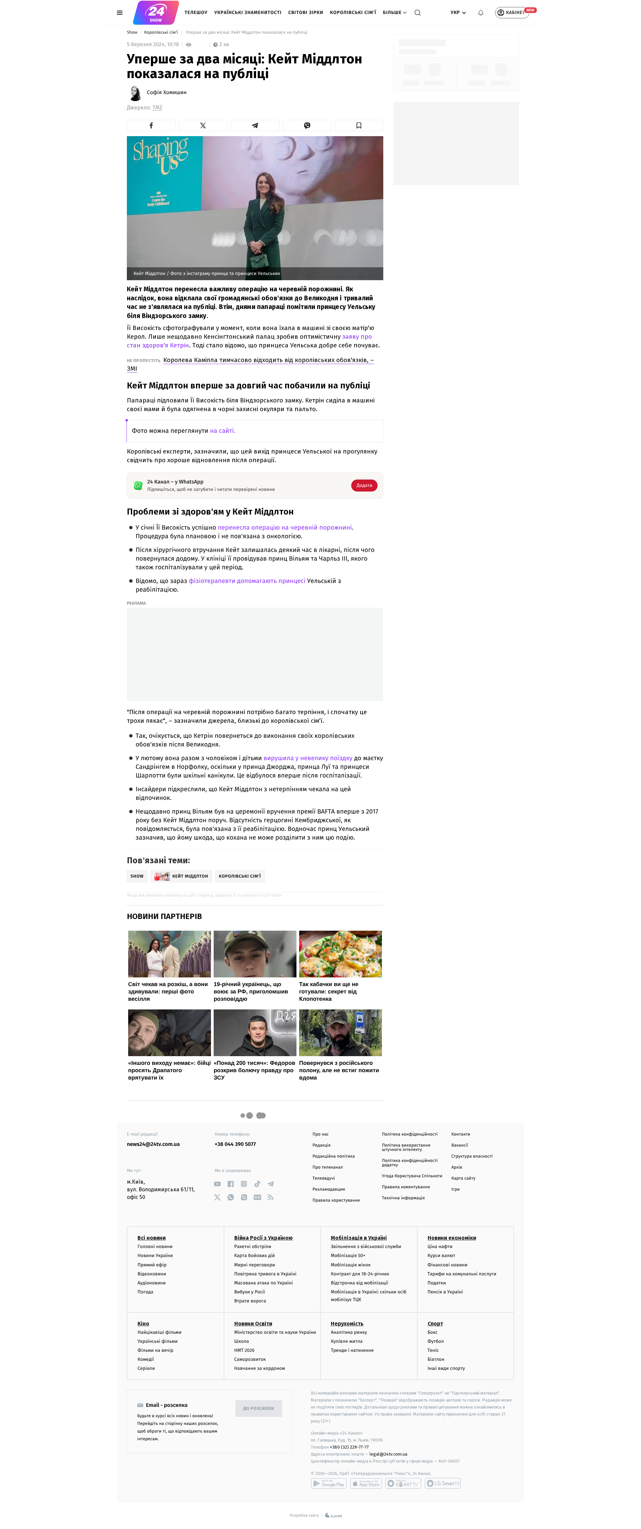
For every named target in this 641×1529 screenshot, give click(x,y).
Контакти (460, 1134)
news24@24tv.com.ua (153, 1144)
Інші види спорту (446, 1368)
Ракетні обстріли (252, 1246)
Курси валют (441, 1255)
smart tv (403, 1483)
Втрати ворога (250, 1301)
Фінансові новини (448, 1265)
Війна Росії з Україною (263, 1238)
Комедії (146, 1359)
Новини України (155, 1255)
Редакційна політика (333, 1156)
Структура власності (472, 1156)
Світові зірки (305, 12)
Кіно (143, 1323)
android (329, 1483)
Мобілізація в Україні (359, 1238)
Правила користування (336, 1200)
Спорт (435, 1323)
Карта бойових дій (254, 1255)
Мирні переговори (254, 1265)
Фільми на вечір (155, 1350)
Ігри (455, 1189)
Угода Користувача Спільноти (412, 1176)
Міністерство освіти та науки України (275, 1332)
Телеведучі (323, 1178)
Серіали (146, 1368)
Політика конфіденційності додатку (410, 1163)
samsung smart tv (443, 1483)
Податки (437, 1283)
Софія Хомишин (167, 92)
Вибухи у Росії (249, 1292)
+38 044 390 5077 (235, 1144)
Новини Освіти (253, 1323)
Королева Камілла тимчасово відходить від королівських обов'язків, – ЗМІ (250, 364)
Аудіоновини (152, 1283)
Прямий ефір (152, 1265)
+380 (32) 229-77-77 (349, 1447)
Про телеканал (327, 1167)
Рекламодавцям (328, 1189)
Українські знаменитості (247, 12)
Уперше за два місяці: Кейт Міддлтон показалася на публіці (247, 32)
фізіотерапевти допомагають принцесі (248, 581)
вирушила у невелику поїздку (308, 758)
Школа (241, 1341)
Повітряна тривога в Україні (265, 1274)
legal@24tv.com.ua (388, 1454)
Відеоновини (152, 1274)
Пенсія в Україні (445, 1292)
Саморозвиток (250, 1359)
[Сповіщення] (480, 12)
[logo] (156, 13)
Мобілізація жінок (351, 1265)
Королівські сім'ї (353, 12)
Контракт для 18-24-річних (360, 1274)
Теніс (433, 1350)
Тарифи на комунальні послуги (462, 1274)
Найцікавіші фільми (160, 1332)
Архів (456, 1167)
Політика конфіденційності (410, 1134)
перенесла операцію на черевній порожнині (285, 528)
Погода (145, 1292)
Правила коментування (406, 1187)
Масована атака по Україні (263, 1283)
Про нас (320, 1134)
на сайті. (222, 431)
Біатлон (436, 1359)
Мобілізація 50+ (348, 1255)
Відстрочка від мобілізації (359, 1283)
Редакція (321, 1145)
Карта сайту (463, 1178)
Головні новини (155, 1246)
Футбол (436, 1341)
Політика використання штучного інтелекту (406, 1147)
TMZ (157, 107)
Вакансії (459, 1145)
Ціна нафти (440, 1246)
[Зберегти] (359, 125)
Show (133, 32)
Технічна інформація (403, 1198)
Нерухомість (347, 1323)
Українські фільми (158, 1341)
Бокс (433, 1332)
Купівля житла (347, 1341)
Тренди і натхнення (352, 1350)
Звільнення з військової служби (366, 1246)
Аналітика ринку (349, 1332)
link (217, 1184)
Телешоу (196, 12)
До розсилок (258, 1408)
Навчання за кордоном (259, 1368)
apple (366, 1483)
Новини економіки (452, 1238)
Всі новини (152, 1238)
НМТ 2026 (244, 1350)
